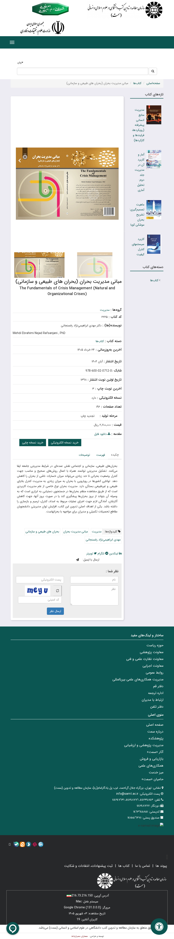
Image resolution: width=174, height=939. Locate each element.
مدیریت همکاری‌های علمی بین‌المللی (137, 679)
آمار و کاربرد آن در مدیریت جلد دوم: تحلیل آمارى (139, 172)
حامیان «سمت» (152, 779)
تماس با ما (142, 866)
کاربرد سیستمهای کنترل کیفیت (138, 247)
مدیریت (104, 310)
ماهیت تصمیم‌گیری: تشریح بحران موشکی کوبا (136, 214)
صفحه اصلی (154, 724)
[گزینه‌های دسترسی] (159, 926)
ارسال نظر (55, 611)
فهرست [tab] (100, 455)
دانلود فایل (101, 434)
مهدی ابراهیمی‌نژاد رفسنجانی (103, 539)
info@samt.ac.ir (127, 793)
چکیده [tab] (115, 454)
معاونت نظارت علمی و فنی (144, 659)
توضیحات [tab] (84, 455)
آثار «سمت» (155, 752)
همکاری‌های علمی (151, 765)
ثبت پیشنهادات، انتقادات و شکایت (88, 866)
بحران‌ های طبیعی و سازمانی (42, 531)
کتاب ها (123, 866)
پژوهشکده (156, 738)
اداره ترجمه (155, 693)
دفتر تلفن (156, 706)
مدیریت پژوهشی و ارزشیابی (143, 745)
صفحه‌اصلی (153, 83)
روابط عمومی (154, 672)
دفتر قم (158, 686)
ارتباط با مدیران (152, 699)
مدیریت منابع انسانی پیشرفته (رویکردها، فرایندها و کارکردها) (138, 125)
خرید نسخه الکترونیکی (65, 442)
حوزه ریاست (154, 645)
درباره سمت (155, 731)
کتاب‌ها (137, 83)
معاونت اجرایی (153, 665)
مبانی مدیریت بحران (75, 531)
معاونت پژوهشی (151, 652)
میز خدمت (156, 772)
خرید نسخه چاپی (32, 442)
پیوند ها (161, 866)
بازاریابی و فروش (151, 758)
